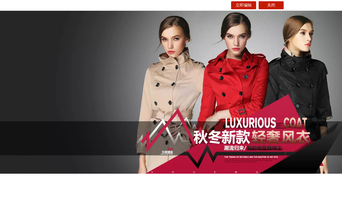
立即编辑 (244, 5)
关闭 (271, 5)
